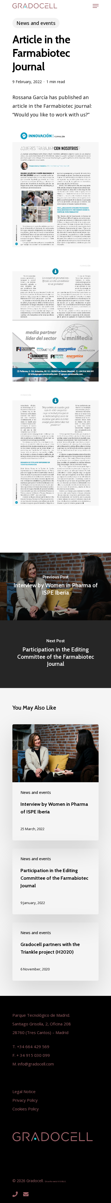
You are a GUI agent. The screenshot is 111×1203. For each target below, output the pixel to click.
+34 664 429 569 (33, 1046)
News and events (36, 23)
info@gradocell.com (36, 1064)
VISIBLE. (61, 1181)
